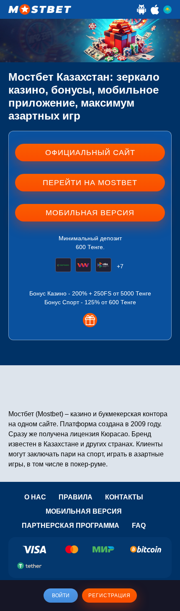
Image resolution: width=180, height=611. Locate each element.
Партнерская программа (70, 525)
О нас (35, 497)
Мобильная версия (84, 511)
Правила (76, 497)
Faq (139, 525)
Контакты (124, 497)
